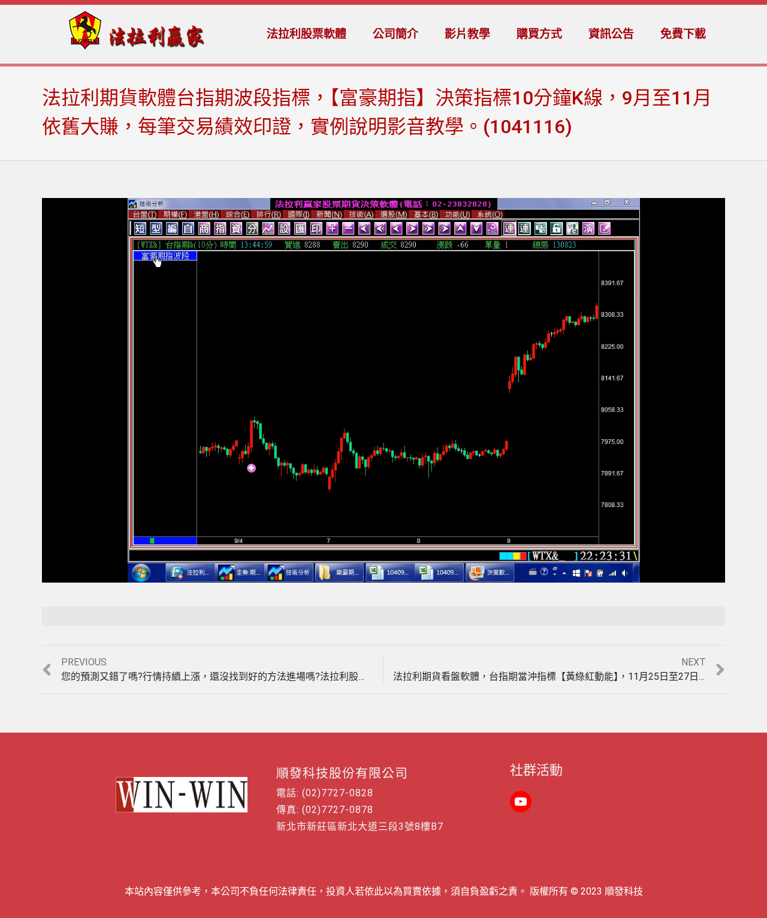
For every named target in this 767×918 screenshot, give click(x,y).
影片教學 (467, 34)
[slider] (357, 574)
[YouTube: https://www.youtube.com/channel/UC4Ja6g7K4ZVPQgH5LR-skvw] (521, 801)
